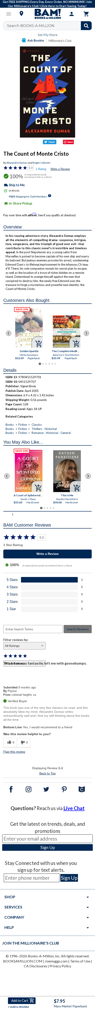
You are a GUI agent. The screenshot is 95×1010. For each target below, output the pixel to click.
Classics (37, 424)
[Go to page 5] (52, 364)
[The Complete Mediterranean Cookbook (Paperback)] (66, 331)
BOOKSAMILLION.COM (22, 961)
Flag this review (14, 751)
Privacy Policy (60, 966)
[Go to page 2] (43, 364)
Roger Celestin (41, 162)
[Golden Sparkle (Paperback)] (29, 328)
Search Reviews (78, 629)
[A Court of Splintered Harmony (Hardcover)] (28, 471)
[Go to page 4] (49, 364)
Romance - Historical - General (51, 433)
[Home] (47, 14)
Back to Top (47, 773)
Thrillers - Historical (44, 429)
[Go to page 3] (46, 364)
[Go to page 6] (55, 364)
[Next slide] (86, 333)
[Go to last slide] (8, 333)
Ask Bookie (35, 40)
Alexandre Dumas (17, 162)
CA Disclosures (35, 966)
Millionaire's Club (60, 40)
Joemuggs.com (56, 961)
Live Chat (74, 808)
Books (10, 424)
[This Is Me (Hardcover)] (67, 471)
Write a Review (60, 169)
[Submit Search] (86, 25)
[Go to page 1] (39, 364)
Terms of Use (80, 961)
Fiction (22, 424)
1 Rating (41, 169)
